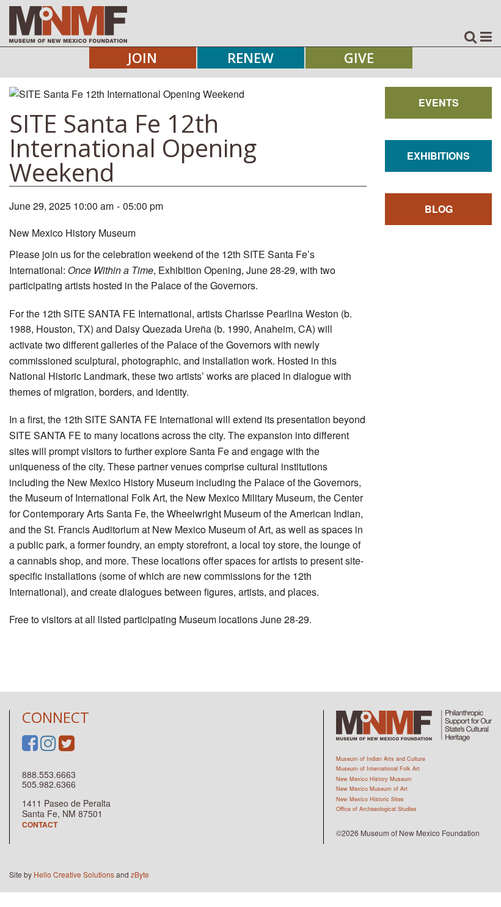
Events (439, 102)
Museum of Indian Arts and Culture (380, 759)
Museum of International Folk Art (378, 768)
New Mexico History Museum (374, 779)
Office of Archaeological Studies (376, 809)
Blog (439, 209)
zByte (140, 874)
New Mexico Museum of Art (372, 789)
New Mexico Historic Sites (370, 799)
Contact (39, 824)
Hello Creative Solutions (74, 874)
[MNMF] (68, 24)
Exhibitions (438, 156)
